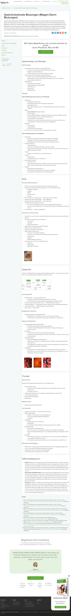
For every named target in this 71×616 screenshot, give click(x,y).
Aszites (36, 246)
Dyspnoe (29, 191)
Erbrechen (30, 108)
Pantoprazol (38, 405)
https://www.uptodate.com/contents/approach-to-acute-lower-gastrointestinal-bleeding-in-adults (44, 501)
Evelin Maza (35, 36)
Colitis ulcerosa (31, 163)
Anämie (35, 297)
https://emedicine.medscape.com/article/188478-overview (41, 522)
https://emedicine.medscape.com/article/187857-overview (36, 519)
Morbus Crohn (40, 163)
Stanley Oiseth (23, 36)
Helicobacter (30, 83)
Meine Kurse (65, 3)
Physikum (36, 1)
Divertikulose (27, 137)
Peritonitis (44, 448)
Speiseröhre (51, 103)
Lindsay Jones (29, 36)
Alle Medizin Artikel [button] (6, 8)
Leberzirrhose (31, 88)
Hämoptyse (27, 482)
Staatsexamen (45, 1)
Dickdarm (53, 170)
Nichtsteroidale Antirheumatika (34, 85)
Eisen (26, 307)
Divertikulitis (30, 140)
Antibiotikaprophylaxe (60, 446)
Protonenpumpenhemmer (30, 405)
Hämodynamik (33, 383)
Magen (26, 110)
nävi (32, 243)
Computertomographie (29, 314)
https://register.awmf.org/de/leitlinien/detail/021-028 (51, 529)
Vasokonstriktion (31, 421)
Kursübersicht (28, 1)
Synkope (29, 196)
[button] (45, 52)
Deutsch (2, 613)
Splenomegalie (31, 244)
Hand (59, 273)
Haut (31, 227)
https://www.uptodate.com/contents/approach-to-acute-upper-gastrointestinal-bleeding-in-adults (44, 510)
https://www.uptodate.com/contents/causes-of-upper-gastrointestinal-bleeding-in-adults (42, 514)
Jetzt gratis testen (63, 1)
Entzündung (43, 103)
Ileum (58, 142)
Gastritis (33, 113)
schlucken (36, 341)
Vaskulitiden (49, 484)
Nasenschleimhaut (42, 462)
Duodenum (27, 123)
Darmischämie (48, 425)
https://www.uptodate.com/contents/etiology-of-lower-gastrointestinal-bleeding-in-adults (42, 505)
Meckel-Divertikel (31, 142)
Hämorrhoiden (31, 148)
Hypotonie (30, 222)
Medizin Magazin (18, 1)
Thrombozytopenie (49, 301)
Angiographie (39, 314)
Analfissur (30, 153)
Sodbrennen (38, 197)
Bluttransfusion (28, 398)
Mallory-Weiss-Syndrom (33, 106)
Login (54, 1)
